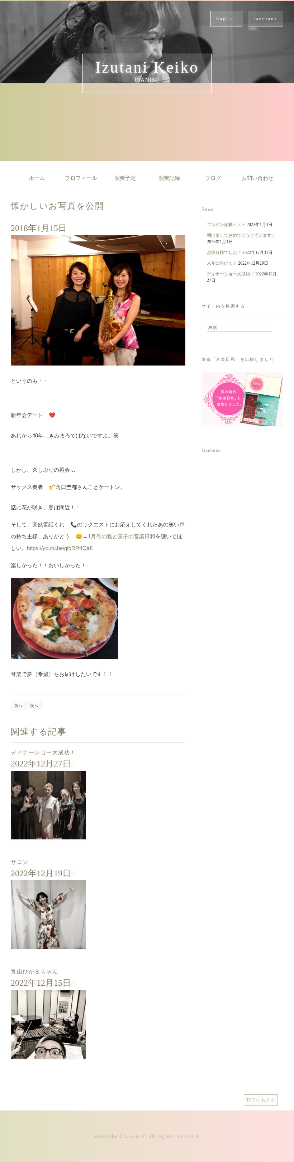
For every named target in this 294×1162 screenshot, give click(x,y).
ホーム (37, 178)
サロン (20, 862)
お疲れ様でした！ (224, 252)
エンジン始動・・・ (226, 224)
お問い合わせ (257, 178)
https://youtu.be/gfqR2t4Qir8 (60, 548)
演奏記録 (169, 178)
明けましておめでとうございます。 (241, 235)
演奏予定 (125, 178)
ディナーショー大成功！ (43, 752)
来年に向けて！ (222, 263)
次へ (34, 705)
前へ (18, 705)
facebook (265, 18)
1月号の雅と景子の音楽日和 (121, 536)
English (226, 18)
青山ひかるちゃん (34, 972)
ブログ (213, 178)
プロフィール (81, 178)
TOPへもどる (261, 1100)
